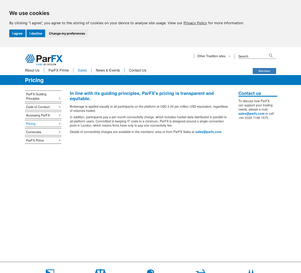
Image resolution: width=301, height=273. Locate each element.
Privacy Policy (195, 23)
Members (264, 71)
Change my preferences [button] (67, 33)
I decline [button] (36, 33)
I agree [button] (17, 33)
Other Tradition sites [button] (211, 56)
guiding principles (120, 93)
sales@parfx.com (208, 131)
